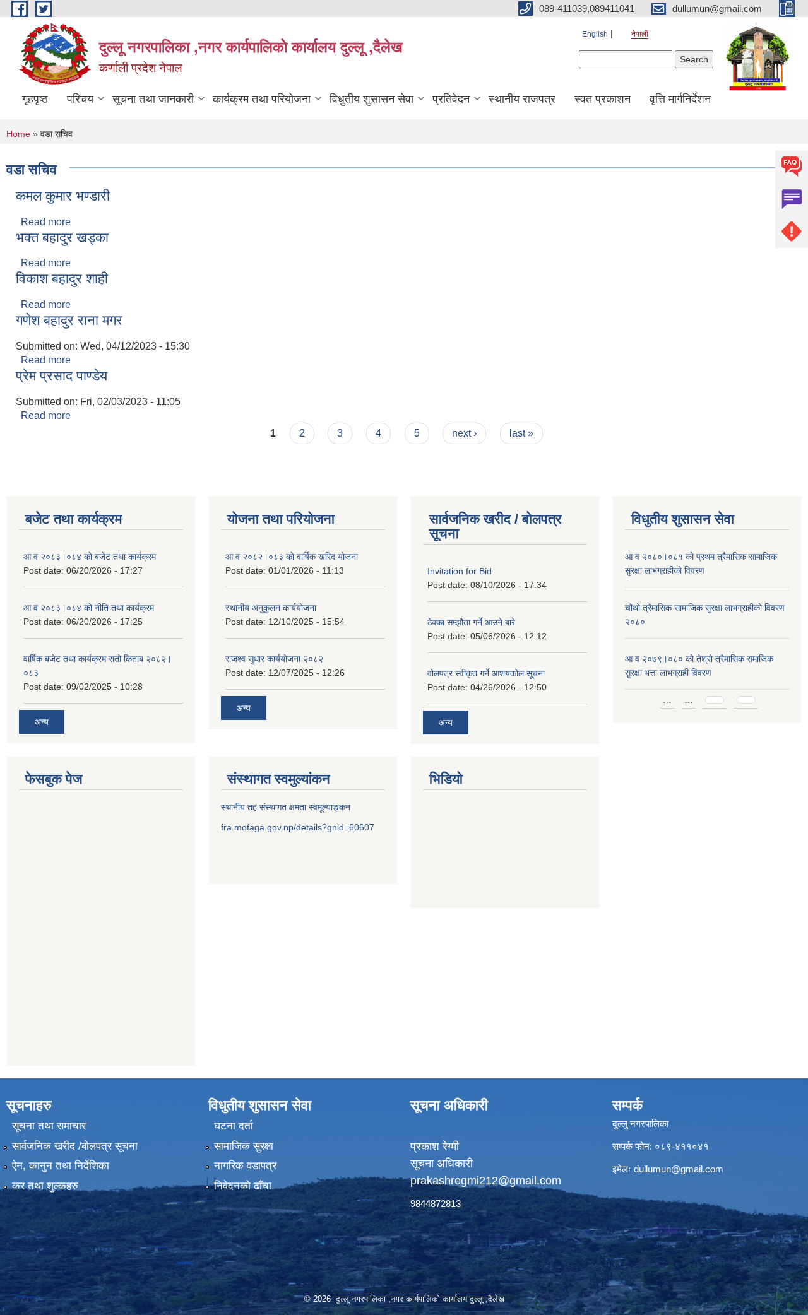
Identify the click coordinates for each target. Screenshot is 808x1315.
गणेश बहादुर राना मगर (69, 320)
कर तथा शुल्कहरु (45, 1186)
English (595, 34)
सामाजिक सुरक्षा (243, 1146)
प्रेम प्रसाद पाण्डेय (61, 376)
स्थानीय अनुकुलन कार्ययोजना (270, 608)
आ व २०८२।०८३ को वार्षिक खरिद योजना (291, 556)
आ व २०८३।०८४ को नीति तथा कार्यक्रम (88, 608)
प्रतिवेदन (451, 99)
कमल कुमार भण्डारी (63, 196)
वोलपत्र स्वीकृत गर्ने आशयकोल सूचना (486, 673)
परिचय (80, 99)
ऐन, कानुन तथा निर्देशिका (60, 1166)
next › (464, 433)
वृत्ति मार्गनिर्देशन (680, 99)
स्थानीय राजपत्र (522, 99)
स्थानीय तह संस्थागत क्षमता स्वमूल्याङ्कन (285, 807)
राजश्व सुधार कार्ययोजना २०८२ (274, 659)
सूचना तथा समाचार (49, 1126)
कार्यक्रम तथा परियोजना (262, 99)
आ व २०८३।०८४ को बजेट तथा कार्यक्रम (89, 556)
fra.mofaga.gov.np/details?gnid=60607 (297, 827)
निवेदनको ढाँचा (242, 1186)
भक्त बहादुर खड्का (62, 237)
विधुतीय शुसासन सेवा (371, 99)
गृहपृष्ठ (35, 99)
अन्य (42, 722)
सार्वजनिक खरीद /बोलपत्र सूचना (75, 1146)
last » (521, 433)
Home (18, 134)
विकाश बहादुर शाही (62, 278)
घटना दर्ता (233, 1126)
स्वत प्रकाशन (602, 99)
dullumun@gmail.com (678, 1169)
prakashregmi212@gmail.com (485, 1180)
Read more (46, 221)
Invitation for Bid (459, 571)
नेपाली (639, 34)
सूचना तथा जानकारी (153, 99)
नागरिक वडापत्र (245, 1166)
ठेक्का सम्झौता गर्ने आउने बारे (471, 622)
